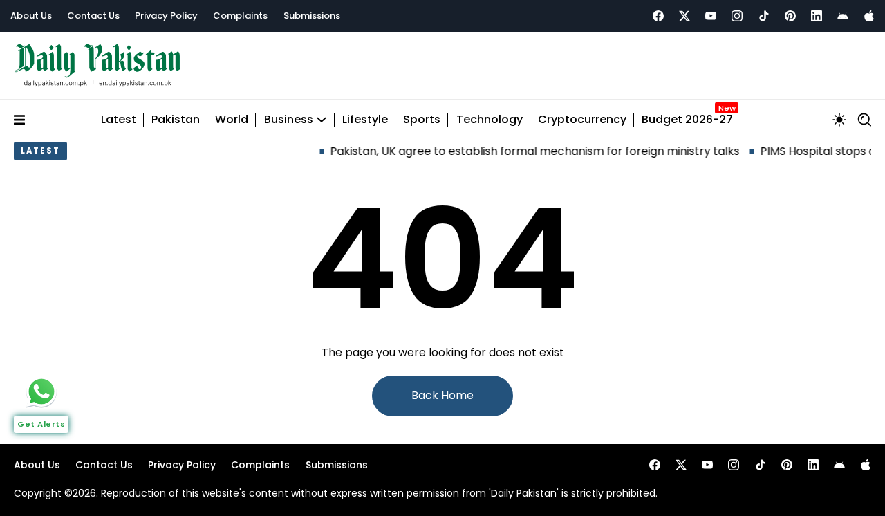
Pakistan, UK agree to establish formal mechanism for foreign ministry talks (526, 151)
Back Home (442, 395)
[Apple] (869, 15)
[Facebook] (658, 15)
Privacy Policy (166, 15)
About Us (31, 15)
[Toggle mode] (839, 119)
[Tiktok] (764, 15)
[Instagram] (737, 15)
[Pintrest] (790, 15)
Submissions (311, 15)
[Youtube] (710, 15)
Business (288, 120)
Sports (421, 120)
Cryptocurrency (582, 120)
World (231, 120)
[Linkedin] (816, 15)
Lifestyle (365, 120)
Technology (489, 120)
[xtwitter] (684, 15)
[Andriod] (842, 15)
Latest (118, 120)
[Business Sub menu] (321, 119)
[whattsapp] (41, 391)
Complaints (240, 15)
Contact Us (93, 15)
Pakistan (175, 120)
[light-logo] (101, 65)
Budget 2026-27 (687, 120)
